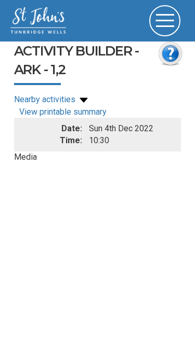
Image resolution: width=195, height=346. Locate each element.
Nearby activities (45, 99)
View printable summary (63, 112)
